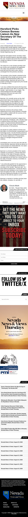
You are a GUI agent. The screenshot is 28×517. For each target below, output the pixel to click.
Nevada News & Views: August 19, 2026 (12, 442)
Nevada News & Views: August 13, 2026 (12, 455)
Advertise (15, 505)
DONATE (16, 507)
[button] (23, 13)
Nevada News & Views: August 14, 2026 (12, 451)
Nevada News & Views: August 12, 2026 (12, 459)
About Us (14, 502)
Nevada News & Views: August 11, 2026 (11, 464)
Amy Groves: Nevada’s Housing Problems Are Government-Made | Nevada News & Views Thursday (13, 423)
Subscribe (6, 507)
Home (5, 502)
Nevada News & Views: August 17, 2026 (12, 446)
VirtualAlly (14, 513)
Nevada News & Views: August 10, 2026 (12, 468)
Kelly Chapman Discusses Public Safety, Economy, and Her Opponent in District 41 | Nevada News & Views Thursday (12, 408)
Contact (5, 505)
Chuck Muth (9, 43)
